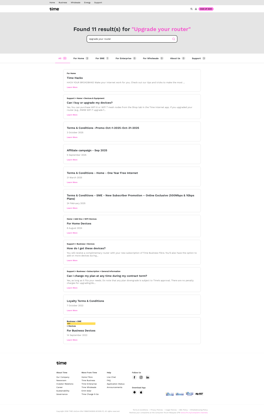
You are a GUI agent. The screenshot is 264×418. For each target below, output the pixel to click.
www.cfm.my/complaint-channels (194, 413)
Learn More (72, 87)
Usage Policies (171, 410)
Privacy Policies (157, 410)
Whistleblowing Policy (199, 410)
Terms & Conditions (140, 410)
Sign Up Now (206, 9)
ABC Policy (183, 410)
